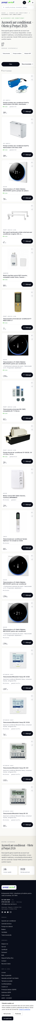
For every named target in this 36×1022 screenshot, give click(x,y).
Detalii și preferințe (24, 1009)
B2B (2, 955)
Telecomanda (6, 53)
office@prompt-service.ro (9, 904)
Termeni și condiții (6, 981)
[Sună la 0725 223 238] (24, 2)
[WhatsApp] (8, 912)
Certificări (4, 949)
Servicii (3, 946)
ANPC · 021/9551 (6, 998)
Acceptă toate (8, 1018)
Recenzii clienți (5, 963)
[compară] (31, 79)
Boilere (3, 929)
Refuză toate (7, 1013)
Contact (3, 961)
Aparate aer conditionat (18, 13)
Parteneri (4, 952)
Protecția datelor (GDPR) (8, 989)
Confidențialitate (6, 984)
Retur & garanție (6, 975)
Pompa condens (17, 53)
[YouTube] (5, 912)
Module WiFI (27, 53)
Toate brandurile (6, 935)
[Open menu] (33, 2)
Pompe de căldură (7, 926)
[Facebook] (2, 912)
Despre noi (4, 944)
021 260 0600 (5, 899)
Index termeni (5, 995)
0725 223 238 (5, 902)
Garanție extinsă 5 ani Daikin (10, 978)
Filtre (10, 64)
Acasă (3, 13)
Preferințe (18, 1013)
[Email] (10, 912)
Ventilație (4, 932)
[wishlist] (31, 76)
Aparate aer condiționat (8, 921)
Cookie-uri (4, 986)
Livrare (3, 972)
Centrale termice (6, 923)
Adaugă (28, 111)
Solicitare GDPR (6, 992)
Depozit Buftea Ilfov (7, 958)
